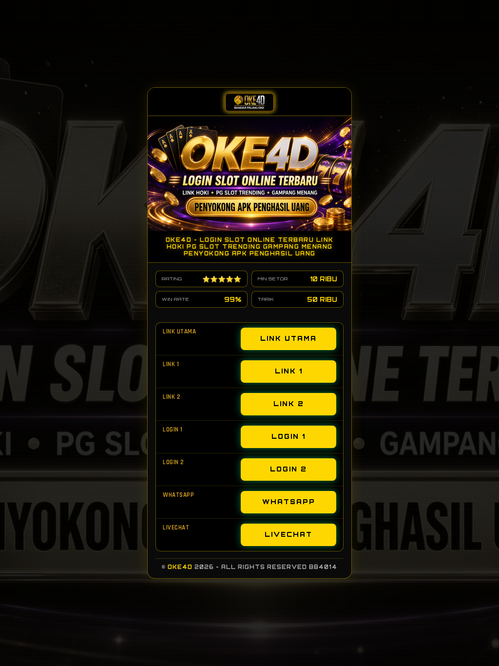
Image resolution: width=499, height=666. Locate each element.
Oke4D (180, 567)
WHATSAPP (288, 502)
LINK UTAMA (288, 338)
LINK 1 (289, 371)
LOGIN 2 (288, 469)
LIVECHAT (288, 534)
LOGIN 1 (288, 436)
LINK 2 (288, 404)
